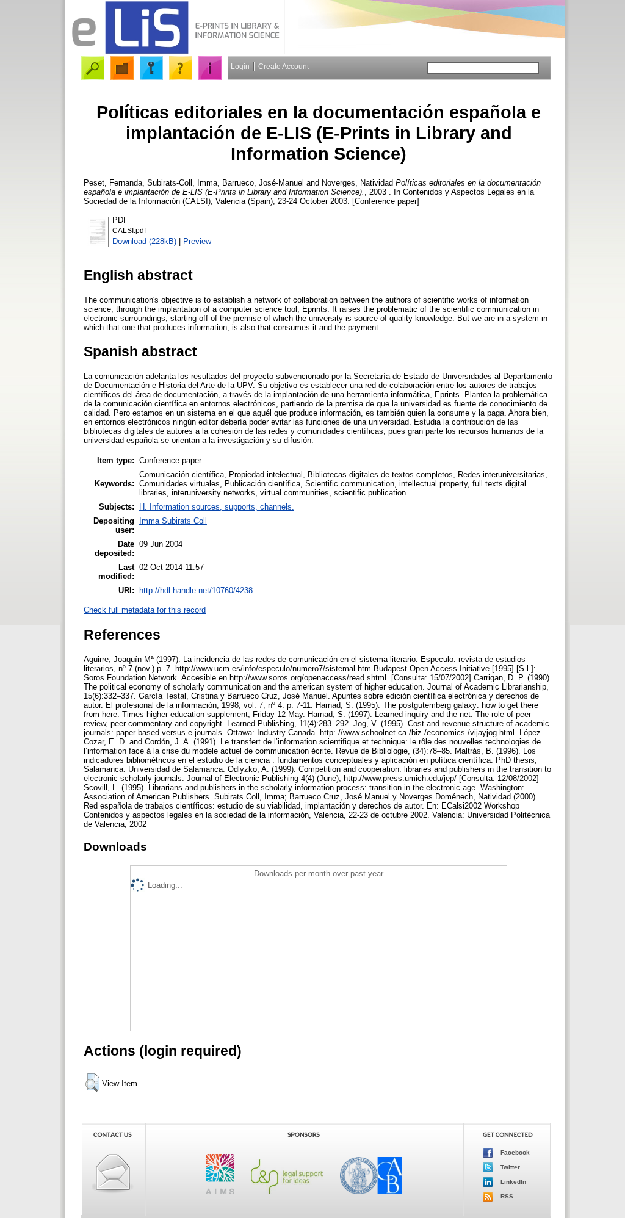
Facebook (514, 1151)
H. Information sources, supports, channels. (216, 506)
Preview (197, 241)
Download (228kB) (144, 241)
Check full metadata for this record (145, 609)
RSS (506, 1195)
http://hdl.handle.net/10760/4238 (196, 590)
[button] (92, 1082)
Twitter (509, 1166)
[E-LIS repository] (175, 51)
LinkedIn (512, 1181)
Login (240, 66)
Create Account (283, 66)
